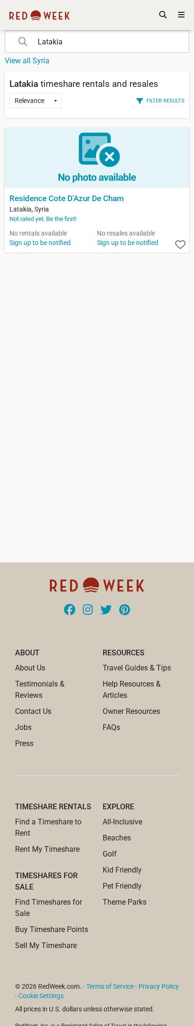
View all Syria (27, 60)
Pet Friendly (122, 886)
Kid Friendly (122, 869)
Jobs (23, 727)
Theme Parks (124, 902)
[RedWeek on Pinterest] (124, 610)
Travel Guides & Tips (137, 667)
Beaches (117, 837)
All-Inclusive (122, 821)
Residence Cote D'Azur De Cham (66, 198)
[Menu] (181, 15)
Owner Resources (131, 711)
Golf (110, 853)
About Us (30, 667)
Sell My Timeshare (46, 945)
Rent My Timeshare (47, 849)
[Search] (163, 15)
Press (24, 743)
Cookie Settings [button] (41, 996)
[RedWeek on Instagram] (88, 610)
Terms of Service (110, 986)
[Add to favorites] (180, 245)
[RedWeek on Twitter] (106, 610)
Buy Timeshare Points (51, 929)
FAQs (111, 727)
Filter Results (165, 100)
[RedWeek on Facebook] (69, 610)
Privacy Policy (158, 986)
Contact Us (33, 711)
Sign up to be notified (40, 242)
